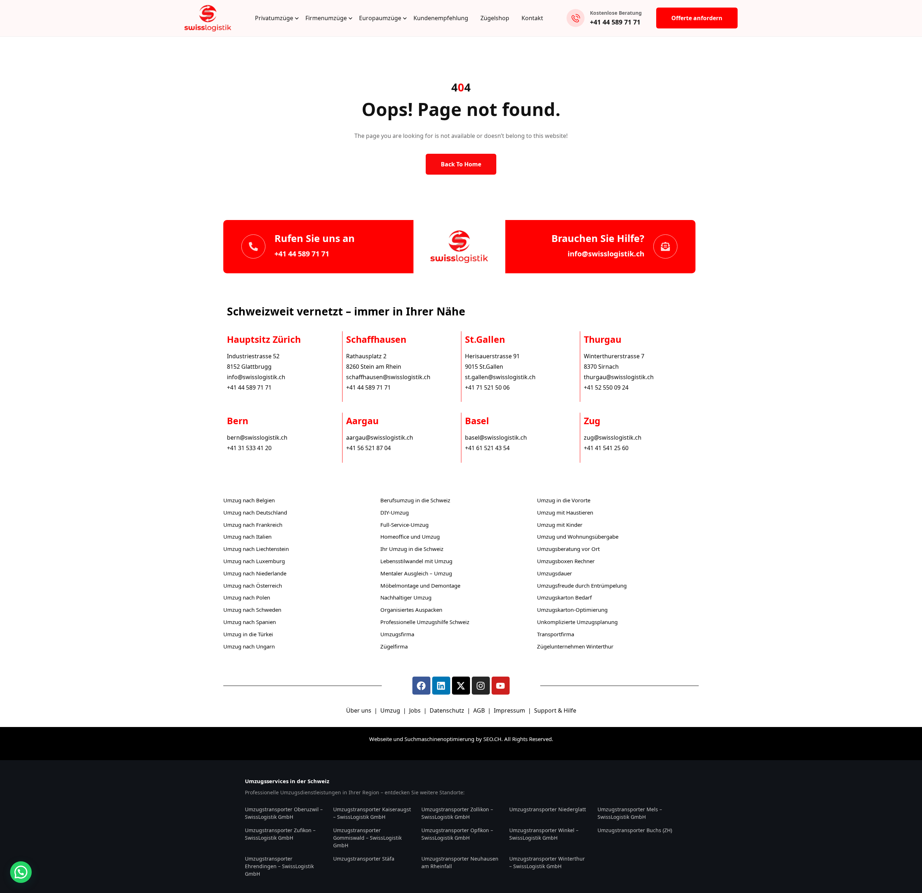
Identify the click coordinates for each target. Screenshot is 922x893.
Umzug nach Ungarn (249, 646)
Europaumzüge (380, 18)
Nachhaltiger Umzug (405, 597)
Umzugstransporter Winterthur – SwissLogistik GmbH (547, 862)
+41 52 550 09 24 (606, 387)
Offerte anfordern (696, 18)
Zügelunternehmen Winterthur (575, 646)
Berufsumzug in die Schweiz (415, 500)
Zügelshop (494, 18)
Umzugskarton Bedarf (564, 597)
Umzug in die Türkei (248, 634)
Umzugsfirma (397, 634)
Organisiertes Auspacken (411, 609)
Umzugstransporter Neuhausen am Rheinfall (459, 862)
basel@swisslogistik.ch (496, 437)
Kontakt (532, 18)
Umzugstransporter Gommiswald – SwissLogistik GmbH (367, 838)
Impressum (510, 710)
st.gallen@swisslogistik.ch (500, 377)
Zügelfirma (394, 646)
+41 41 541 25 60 (606, 448)
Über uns (358, 710)
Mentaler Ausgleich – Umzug (416, 573)
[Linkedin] (441, 686)
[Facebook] (421, 686)
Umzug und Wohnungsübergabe (577, 536)
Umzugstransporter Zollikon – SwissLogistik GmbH (457, 813)
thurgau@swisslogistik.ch (619, 377)
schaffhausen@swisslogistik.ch (388, 377)
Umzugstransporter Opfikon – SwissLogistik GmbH (457, 834)
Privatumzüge (274, 18)
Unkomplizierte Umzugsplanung (577, 621)
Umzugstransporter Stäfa (363, 858)
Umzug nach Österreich (252, 585)
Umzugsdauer (554, 573)
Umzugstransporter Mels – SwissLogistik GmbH (629, 813)
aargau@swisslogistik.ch (379, 437)
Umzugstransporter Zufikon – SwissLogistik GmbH (280, 834)
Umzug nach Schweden (252, 609)
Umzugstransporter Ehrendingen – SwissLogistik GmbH (279, 866)
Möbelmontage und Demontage (420, 585)
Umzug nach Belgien (249, 500)
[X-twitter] (461, 686)
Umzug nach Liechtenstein (256, 548)
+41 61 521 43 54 (487, 448)
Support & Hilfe (555, 710)
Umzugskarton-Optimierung (572, 609)
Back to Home (461, 164)
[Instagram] (481, 686)
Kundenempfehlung (440, 18)
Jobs (415, 710)
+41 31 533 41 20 (249, 448)
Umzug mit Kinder (559, 524)
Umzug (391, 710)
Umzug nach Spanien (249, 621)
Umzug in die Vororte (563, 500)
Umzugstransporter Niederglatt (547, 809)
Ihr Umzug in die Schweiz (411, 548)
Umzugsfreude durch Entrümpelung (582, 585)
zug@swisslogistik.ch (612, 437)
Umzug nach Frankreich (252, 524)
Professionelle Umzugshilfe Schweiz (424, 621)
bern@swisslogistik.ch (257, 437)
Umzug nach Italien (247, 536)
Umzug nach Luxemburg (254, 561)
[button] (21, 872)
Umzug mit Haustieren (565, 512)
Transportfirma (555, 634)
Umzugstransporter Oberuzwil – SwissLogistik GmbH (284, 813)
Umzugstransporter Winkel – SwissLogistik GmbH (543, 834)
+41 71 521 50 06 (487, 387)
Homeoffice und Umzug (410, 536)
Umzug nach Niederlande (254, 573)
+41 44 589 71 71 (615, 22)
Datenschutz (448, 710)
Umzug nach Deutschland (255, 512)
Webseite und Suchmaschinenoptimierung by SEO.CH (435, 738)
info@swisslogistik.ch (606, 254)
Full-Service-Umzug (404, 524)
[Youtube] (501, 686)
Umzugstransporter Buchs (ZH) (634, 830)
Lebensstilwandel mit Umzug (416, 561)
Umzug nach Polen (246, 597)
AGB (479, 710)
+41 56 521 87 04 (368, 448)
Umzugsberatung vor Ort (568, 548)
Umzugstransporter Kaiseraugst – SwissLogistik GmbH (372, 813)
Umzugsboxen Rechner (566, 561)
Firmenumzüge (326, 18)
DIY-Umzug (394, 512)
